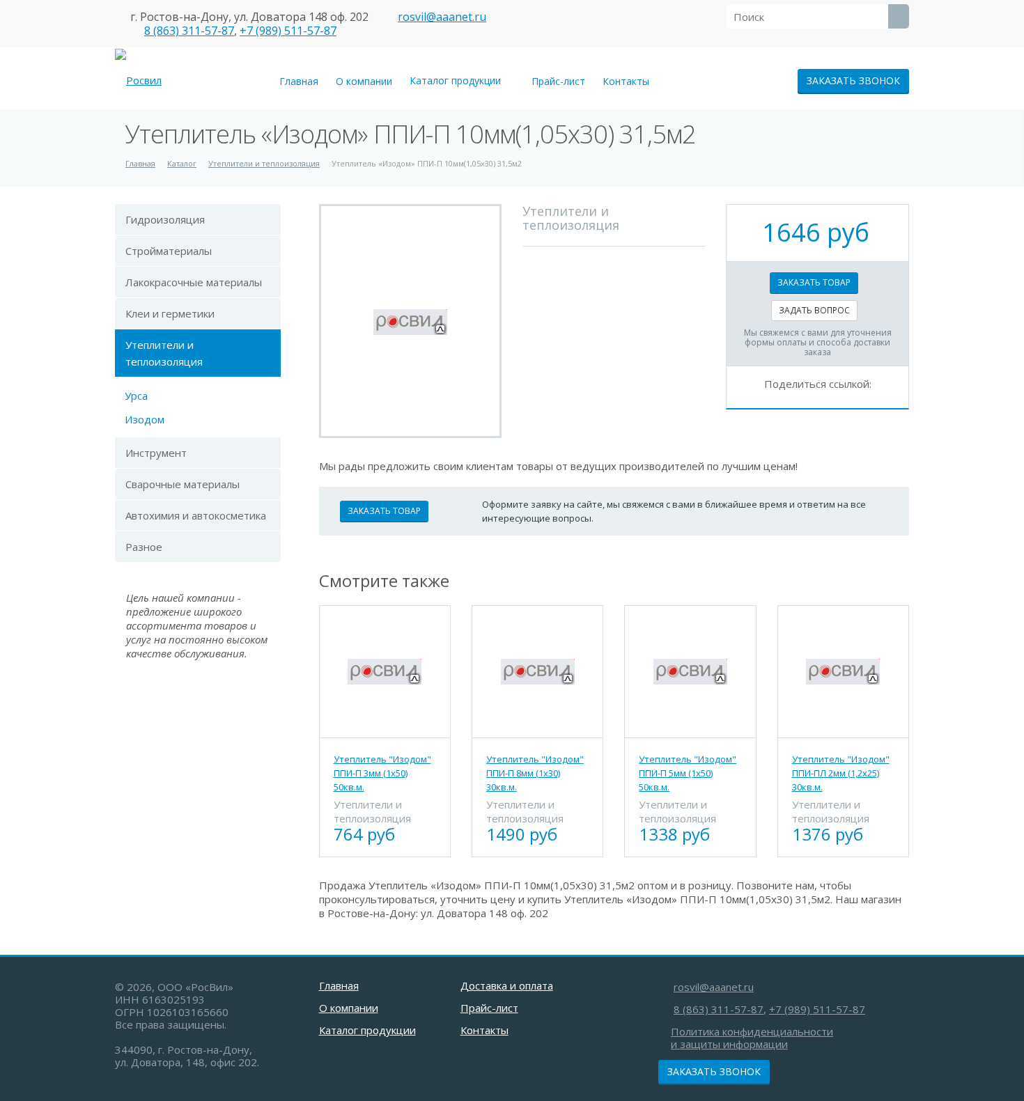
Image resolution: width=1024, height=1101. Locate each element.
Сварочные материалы (182, 484)
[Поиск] (898, 16)
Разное (143, 547)
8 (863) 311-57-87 (189, 30)
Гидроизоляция (165, 219)
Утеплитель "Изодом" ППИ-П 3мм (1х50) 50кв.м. (382, 773)
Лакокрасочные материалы (193, 282)
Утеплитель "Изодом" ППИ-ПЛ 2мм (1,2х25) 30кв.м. (841, 773)
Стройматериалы (168, 251)
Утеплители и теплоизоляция (164, 353)
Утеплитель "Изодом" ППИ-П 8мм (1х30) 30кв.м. (535, 773)
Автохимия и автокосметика (195, 515)
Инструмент (156, 453)
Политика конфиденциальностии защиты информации (752, 1037)
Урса (136, 396)
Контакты (626, 81)
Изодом (144, 419)
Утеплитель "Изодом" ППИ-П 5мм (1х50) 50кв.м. (687, 773)
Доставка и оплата (506, 985)
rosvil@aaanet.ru (442, 16)
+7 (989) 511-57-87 (288, 30)
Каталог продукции (458, 80)
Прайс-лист (558, 81)
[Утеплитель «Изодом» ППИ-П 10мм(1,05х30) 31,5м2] (410, 321)
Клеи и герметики (170, 313)
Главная (298, 81)
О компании (364, 81)
